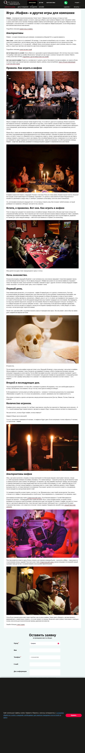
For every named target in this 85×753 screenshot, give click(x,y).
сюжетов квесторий (26, 49)
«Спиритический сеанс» (34, 497)
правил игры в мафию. (26, 29)
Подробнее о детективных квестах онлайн (35, 56)
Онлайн (41, 7)
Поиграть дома (10, 7)
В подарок (33, 7)
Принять (73, 715)
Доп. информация (20, 671)
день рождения (23, 7)
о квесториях (21, 624)
